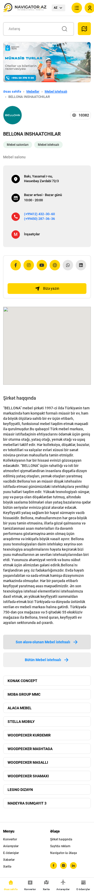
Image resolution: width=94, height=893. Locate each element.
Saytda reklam (60, 846)
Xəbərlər (9, 860)
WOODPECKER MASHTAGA (30, 749)
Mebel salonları (17, 145)
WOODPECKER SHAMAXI (28, 776)
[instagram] (63, 865)
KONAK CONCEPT (22, 681)
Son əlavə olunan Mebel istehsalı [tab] (43, 642)
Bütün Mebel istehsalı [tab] (43, 660)
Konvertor (10, 839)
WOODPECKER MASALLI (28, 762)
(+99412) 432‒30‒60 (39, 214)
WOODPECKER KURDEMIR (29, 735)
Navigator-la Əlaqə (63, 853)
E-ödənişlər (11, 853)
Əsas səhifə (12, 91)
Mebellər (32, 91)
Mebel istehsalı (56, 91)
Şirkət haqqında (61, 839)
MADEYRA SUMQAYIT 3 (27, 803)
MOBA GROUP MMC (24, 694)
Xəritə (7, 866)
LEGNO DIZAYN (20, 790)
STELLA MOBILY (21, 721)
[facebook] (53, 865)
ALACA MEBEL (20, 708)
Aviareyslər (11, 846)
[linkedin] (73, 865)
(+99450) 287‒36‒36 (39, 219)
